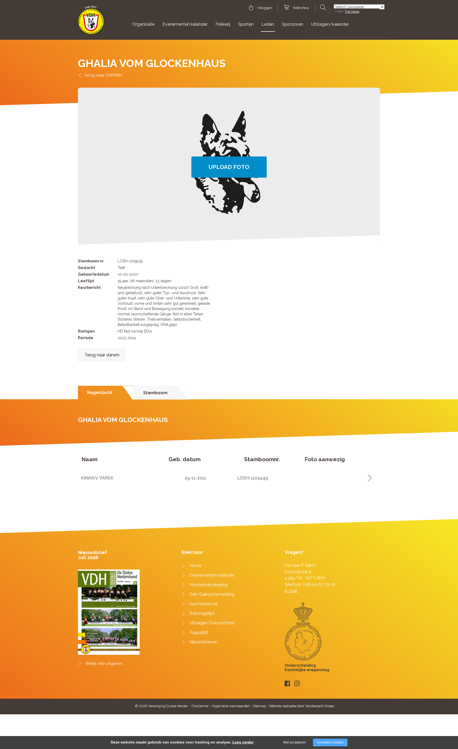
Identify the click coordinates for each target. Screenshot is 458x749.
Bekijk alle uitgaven (104, 663)
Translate (352, 12)
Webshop (301, 8)
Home (195, 565)
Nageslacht (99, 392)
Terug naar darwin (102, 354)
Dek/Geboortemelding (211, 594)
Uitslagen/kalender (330, 24)
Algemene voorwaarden (231, 706)
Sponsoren (292, 24)
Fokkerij (222, 24)
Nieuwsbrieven (203, 641)
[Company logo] (91, 22)
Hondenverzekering (208, 584)
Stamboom (155, 392)
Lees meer (368, 478)
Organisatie (143, 24)
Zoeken (322, 7)
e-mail (291, 590)
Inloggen (264, 8)
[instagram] (297, 683)
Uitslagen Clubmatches (212, 622)
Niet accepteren (294, 742)
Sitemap (259, 706)
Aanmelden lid (203, 603)
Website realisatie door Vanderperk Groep (301, 706)
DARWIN (114, 75)
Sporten (246, 24)
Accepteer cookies (330, 742)
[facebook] (287, 683)
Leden (268, 24)
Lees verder (243, 742)
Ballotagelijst (202, 613)
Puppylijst (198, 632)
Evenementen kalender (185, 24)
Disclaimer (200, 706)
